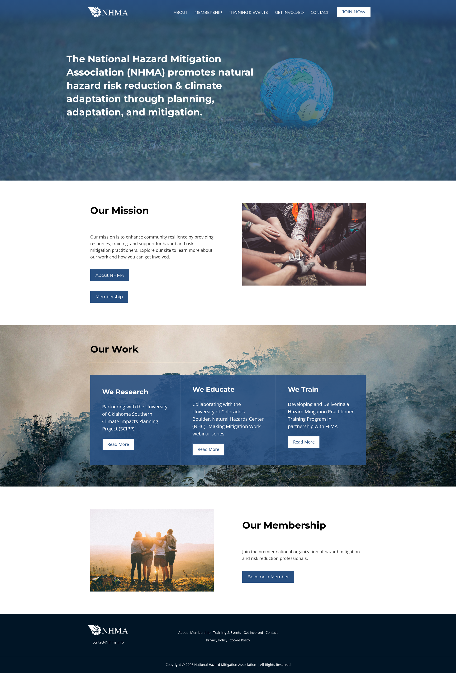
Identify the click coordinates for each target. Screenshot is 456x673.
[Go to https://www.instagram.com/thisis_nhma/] (345, 637)
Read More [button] (118, 444)
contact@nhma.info (108, 642)
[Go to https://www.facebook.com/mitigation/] (334, 637)
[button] (180, 12)
